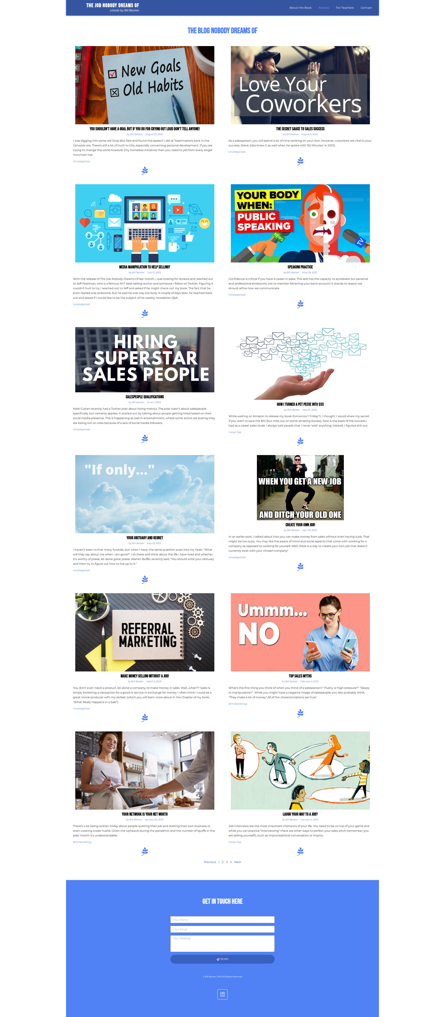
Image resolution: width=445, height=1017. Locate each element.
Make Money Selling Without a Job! (145, 676)
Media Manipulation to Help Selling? (144, 267)
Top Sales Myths (300, 676)
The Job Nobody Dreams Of (112, 5)
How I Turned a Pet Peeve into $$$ (300, 404)
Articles (324, 7)
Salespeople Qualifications (145, 396)
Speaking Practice (300, 267)
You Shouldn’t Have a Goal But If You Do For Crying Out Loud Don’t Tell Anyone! (145, 128)
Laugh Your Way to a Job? (300, 814)
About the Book (300, 7)
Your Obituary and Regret (145, 537)
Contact (366, 7)
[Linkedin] (222, 994)
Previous (210, 862)
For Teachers (345, 7)
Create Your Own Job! (300, 524)
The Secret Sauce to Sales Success (300, 128)
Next (237, 862)
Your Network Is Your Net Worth (145, 814)
